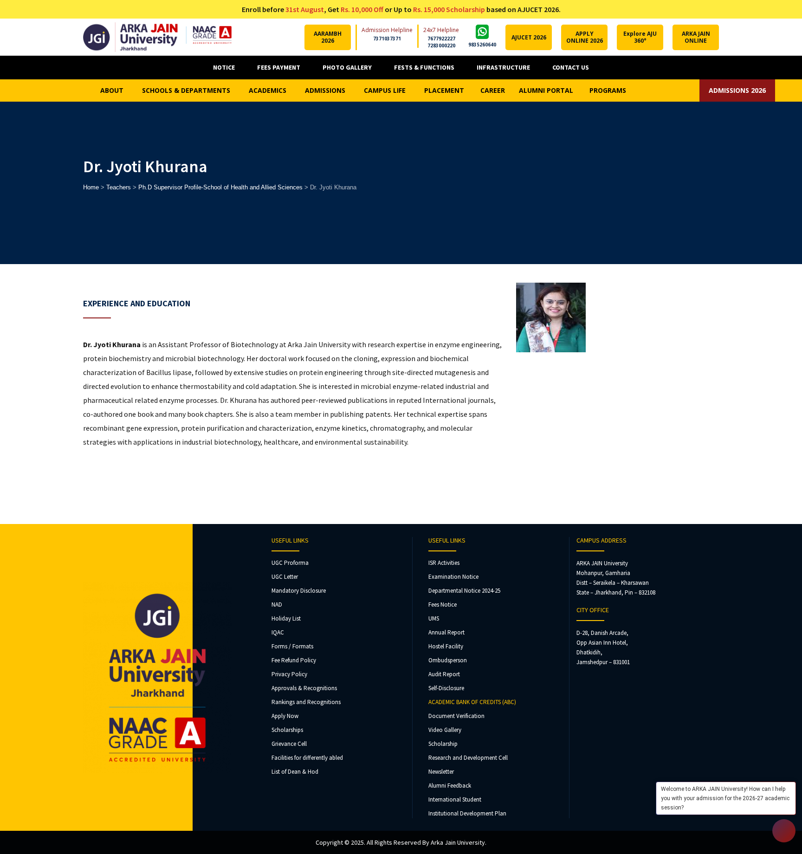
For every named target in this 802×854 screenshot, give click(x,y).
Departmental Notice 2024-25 (464, 591)
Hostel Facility (445, 646)
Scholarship (443, 744)
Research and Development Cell (468, 758)
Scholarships (287, 730)
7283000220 (441, 45)
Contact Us (570, 67)
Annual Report (446, 632)
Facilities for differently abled (307, 758)
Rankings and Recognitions (306, 702)
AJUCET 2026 (528, 37)
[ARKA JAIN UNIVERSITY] (157, 37)
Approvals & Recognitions (304, 688)
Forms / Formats (292, 646)
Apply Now (285, 716)
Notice (224, 67)
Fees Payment (278, 67)
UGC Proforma (290, 563)
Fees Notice (442, 604)
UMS (433, 618)
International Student (454, 799)
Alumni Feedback (449, 785)
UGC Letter (285, 577)
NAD (277, 604)
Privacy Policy (289, 674)
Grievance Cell (289, 744)
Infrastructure (503, 67)
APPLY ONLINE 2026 (584, 37)
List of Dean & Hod (295, 772)
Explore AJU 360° (640, 37)
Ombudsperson (447, 660)
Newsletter (441, 772)
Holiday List (286, 618)
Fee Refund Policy (294, 660)
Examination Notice (453, 577)
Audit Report (444, 674)
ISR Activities (443, 563)
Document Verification (456, 716)
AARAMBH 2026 (328, 37)
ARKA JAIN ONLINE (696, 37)
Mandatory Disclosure (299, 591)
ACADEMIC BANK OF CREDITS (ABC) (472, 702)
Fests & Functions (424, 67)
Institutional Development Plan (467, 813)
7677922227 (441, 38)
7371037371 (387, 38)
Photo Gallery (347, 67)
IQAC (278, 632)
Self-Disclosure (446, 688)
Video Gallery (444, 730)
